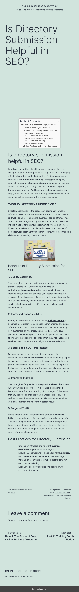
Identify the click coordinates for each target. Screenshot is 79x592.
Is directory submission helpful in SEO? (38, 125)
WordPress (28, 576)
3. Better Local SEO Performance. (41, 138)
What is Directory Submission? (37, 128)
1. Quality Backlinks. (36, 133)
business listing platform (53, 495)
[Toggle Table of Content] (56, 121)
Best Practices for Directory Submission (41, 146)
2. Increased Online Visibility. (39, 136)
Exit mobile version (39, 589)
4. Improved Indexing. (37, 141)
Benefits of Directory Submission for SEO (42, 130)
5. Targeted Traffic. (36, 143)
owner (13, 492)
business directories (62, 492)
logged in (25, 520)
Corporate (67, 490)
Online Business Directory (39, 6)
